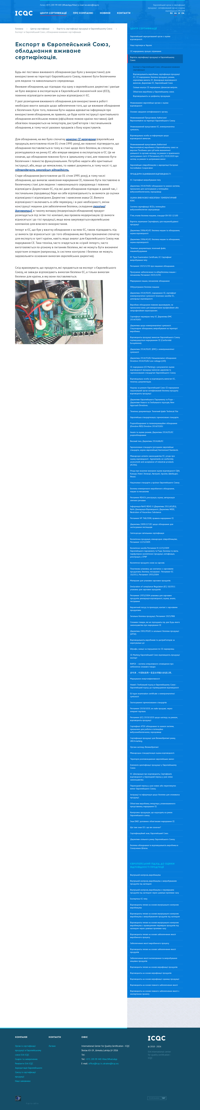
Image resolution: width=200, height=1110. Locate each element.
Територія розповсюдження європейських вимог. (152, 759)
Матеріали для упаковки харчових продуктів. (150, 580)
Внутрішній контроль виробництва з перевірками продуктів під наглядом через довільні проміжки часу (154, 891)
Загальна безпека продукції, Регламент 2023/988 (152, 616)
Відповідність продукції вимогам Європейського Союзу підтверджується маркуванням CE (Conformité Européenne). (155, 340)
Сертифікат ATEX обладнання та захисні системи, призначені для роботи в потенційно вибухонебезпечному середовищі (152, 729)
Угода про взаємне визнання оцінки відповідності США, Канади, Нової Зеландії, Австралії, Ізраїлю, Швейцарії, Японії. (155, 473)
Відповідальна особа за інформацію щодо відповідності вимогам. (149, 137)
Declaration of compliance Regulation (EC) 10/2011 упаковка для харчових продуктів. (152, 588)
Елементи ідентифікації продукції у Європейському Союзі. (153, 766)
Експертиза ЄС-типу (138, 898)
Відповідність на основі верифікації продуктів (150, 973)
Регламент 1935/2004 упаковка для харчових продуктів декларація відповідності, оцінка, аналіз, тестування (153, 598)
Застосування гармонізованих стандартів (148, 702)
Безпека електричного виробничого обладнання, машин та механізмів (152, 490)
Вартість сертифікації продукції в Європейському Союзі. (85, 28)
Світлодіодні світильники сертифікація (147, 533)
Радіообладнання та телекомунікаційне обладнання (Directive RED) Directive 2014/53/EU (153, 425)
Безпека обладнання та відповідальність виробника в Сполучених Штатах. (154, 847)
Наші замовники (22, 1081)
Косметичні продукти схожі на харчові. (147, 562)
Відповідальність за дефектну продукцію (151, 96)
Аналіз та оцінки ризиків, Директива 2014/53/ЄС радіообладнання (151, 433)
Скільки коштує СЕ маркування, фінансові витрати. (155, 87)
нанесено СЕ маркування (81, 139)
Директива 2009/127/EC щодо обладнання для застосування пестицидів (151, 525)
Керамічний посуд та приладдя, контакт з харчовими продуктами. (153, 609)
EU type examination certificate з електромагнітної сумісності (152, 695)
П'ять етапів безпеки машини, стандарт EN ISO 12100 (154, 215)
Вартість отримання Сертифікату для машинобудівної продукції (154, 223)
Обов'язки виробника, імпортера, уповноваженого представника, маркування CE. (152, 805)
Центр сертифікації (39, 28)
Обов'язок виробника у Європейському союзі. (153, 91)
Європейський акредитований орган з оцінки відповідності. (150, 38)
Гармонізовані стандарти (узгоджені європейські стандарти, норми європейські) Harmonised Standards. (154, 448)
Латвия (52, 1046)
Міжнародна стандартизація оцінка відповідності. (152, 753)
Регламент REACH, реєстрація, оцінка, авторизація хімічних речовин (152, 499)
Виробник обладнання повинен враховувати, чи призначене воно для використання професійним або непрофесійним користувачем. (154, 307)
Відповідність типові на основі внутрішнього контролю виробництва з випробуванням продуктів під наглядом (155, 915)
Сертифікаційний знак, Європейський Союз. (149, 833)
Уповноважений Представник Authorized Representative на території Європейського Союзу (152, 119)
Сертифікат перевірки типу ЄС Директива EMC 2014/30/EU (151, 318)
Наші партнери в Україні (141, 45)
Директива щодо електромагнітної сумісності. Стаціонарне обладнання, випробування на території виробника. (154, 328)
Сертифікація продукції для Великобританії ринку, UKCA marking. (153, 739)
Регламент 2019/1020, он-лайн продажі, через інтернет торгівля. (151, 710)
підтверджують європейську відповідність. (42, 170)
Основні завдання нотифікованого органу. (149, 111)
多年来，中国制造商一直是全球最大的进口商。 (151, 672)
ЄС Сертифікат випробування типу (145, 180)
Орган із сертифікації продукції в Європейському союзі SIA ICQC (28, 1050)
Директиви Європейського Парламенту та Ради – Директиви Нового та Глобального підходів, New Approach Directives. (152, 402)
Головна (19, 28)
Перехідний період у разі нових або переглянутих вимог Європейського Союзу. (153, 787)
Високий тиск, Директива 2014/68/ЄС (146, 441)
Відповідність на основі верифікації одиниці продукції (154, 979)
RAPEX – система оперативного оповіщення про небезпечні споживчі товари (151, 665)
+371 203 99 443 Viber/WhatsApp (101, 1059)
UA (175, 13)
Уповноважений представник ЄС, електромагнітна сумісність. (152, 128)
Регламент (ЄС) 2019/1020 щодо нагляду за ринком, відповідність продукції (154, 719)
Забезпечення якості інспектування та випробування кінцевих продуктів (153, 959)
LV (179, 13)
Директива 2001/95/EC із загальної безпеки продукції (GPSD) (154, 632)
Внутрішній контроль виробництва (145, 875)
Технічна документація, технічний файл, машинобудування (148, 249)
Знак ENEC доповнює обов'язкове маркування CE (152, 821)
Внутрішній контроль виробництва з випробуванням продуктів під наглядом (153, 882)
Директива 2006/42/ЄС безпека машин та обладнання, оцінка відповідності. (155, 241)
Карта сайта (32, 1103)
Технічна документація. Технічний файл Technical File (154, 411)
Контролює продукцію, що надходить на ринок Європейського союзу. (151, 814)
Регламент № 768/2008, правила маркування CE (152, 518)
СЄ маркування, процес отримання (145, 51)
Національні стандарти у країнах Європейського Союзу (155, 482)
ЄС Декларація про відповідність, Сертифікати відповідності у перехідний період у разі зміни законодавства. (151, 777)
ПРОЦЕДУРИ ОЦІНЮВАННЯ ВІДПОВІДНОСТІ (150, 174)
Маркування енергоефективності (145, 678)
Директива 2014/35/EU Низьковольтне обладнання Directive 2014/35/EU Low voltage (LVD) (153, 359)
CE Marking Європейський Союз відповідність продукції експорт (155, 656)
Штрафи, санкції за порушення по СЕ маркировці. (152, 649)
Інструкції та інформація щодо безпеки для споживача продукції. (155, 796)
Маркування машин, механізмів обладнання (150, 281)
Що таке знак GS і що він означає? (145, 827)
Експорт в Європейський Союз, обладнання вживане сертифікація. (156, 68)
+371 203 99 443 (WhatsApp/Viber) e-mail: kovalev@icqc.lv (72, 5)
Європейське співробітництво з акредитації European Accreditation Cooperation (154, 166)
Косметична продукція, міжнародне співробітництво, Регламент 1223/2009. (153, 540)
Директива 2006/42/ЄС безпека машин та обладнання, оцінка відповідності (155, 232)
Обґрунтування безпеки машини (144, 287)
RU (171, 13)
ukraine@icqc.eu (111, 1063)
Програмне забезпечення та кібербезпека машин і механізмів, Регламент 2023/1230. (153, 273)
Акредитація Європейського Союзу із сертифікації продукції (28, 1072)
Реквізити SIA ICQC (24, 1063)
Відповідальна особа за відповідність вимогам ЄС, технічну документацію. (152, 380)
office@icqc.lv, (95, 1063)
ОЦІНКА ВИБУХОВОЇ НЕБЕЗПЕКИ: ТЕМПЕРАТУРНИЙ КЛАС (153, 199)
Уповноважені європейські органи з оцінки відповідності (149, 104)
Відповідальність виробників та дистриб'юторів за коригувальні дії (152, 641)
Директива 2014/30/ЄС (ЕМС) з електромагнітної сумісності (152, 350)
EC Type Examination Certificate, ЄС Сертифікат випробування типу (150, 258)
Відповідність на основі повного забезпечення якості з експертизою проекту (154, 992)
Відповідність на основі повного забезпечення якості (154, 985)
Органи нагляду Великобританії (144, 747)
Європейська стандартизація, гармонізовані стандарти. (154, 417)
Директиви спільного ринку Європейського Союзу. (152, 839)
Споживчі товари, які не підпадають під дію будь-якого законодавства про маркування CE (155, 623)
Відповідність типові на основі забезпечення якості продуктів (153, 950)
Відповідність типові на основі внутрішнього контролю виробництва (154, 906)
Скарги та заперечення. (26, 1059)
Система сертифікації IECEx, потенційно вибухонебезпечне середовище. (147, 208)
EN (183, 13)
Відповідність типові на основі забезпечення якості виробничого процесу (153, 936)
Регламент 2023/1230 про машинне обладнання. (152, 266)
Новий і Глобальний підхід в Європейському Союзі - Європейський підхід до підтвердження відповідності (154, 686)
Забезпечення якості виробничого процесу (149, 943)
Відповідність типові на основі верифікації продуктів (153, 967)
